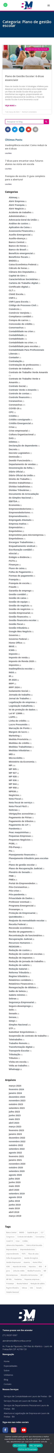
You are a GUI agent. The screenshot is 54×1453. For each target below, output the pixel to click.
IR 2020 (13, 680)
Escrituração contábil (20, 549)
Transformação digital (20, 1047)
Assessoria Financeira (21, 231)
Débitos (13, 442)
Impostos (14, 665)
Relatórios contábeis (20, 980)
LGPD (12, 717)
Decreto (13, 449)
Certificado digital (18, 287)
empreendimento (12, 1254)
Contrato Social (17, 386)
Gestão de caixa (17, 598)
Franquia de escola (19, 583)
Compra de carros (18, 320)
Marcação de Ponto (19, 728)
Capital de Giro (17, 275)
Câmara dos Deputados (21, 272)
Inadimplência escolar (20, 668)
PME (11, 876)
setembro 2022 (17, 1149)
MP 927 (13, 773)
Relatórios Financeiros (21, 984)
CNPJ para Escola (18, 301)
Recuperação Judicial (20, 939)
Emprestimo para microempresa (26, 535)
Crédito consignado (19, 419)
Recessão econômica (20, 928)
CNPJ (12, 298)
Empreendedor (11, 1249)
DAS (11, 438)
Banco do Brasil (17, 249)
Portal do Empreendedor (22, 883)
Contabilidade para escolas (23, 346)
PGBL (12, 843)
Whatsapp (14, 1069)
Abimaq (13, 197)
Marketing (14, 735)
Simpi (12, 1021)
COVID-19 (14, 408)
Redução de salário (19, 965)
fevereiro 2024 (16, 1089)
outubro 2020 (16, 1167)
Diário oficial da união (34, 1245)
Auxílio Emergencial (19, 234)
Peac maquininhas (19, 832)
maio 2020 (14, 1186)
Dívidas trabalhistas (19, 486)
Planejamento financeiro (22, 854)
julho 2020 (14, 1178)
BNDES (13, 261)
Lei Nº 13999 (15, 713)
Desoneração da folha (20, 468)
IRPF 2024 (14, 687)
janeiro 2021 (15, 1160)
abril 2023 (14, 1123)
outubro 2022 (16, 1145)
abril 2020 (14, 1190)
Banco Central (16, 242)
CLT (11, 290)
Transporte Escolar (19, 1050)
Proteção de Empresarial (22, 913)
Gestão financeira (18, 616)
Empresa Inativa (17, 524)
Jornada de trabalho (19, 694)
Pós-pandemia (16, 894)
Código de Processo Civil (22, 305)
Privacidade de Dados (20, 898)
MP (10, 765)
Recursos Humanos (19, 943)
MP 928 (13, 776)
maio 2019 (14, 1208)
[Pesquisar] (46, 121)
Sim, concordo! (20, 1445)
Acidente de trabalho (20, 212)
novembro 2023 (17, 1100)
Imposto (13, 654)
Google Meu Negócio (20, 631)
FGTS (12, 561)
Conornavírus (16, 327)
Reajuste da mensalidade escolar (26, 920)
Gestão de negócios (19, 609)
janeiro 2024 (15, 1093)
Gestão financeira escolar (22, 620)
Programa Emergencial (21, 905)
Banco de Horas (17, 246)
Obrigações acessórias (21, 813)
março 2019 (15, 1216)
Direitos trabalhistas (20, 483)
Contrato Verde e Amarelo (22, 390)
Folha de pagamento (13, 1258)
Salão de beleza (17, 991)
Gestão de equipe (18, 602)
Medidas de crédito (19, 743)
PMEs (12, 879)
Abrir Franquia (16, 205)
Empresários (15, 527)
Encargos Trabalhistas (21, 542)
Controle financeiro (19, 397)
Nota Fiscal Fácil (18, 806)
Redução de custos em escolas (25, 954)
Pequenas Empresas (20, 836)
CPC (11, 412)
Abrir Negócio (16, 208)
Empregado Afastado (20, 520)
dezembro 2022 (17, 1137)
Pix (10, 851)
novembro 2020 (17, 1164)
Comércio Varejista (19, 313)
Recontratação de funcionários (25, 935)
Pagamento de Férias (20, 817)
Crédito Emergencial (20, 423)
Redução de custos (19, 950)
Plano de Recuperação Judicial (25, 868)
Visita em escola (17, 1062)
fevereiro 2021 (16, 1156)
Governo (13, 635)
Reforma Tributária (19, 972)
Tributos (13, 1058)
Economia (14, 505)
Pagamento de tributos (21, 821)
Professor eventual (19, 902)
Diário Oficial (16, 471)
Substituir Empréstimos (21, 1032)
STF (11, 1028)
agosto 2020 (15, 1175)
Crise (11, 427)
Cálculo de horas (18, 268)
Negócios (14, 795)
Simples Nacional (18, 1024)
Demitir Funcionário (19, 460)
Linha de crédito (17, 721)
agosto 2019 (15, 1197)
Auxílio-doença (17, 238)
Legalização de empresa (22, 702)
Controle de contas (19, 393)
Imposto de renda (18, 657)
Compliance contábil (20, 316)
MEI (11, 754)
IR (10, 676)
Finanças (14, 564)
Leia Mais (8, 153)
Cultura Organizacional (21, 434)
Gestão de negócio (19, 605)
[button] (48, 5)
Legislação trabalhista (21, 706)
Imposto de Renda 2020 (21, 661)
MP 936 (13, 780)
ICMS (11, 650)
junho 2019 (15, 1205)
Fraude (12, 587)
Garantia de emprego (20, 590)
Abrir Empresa (16, 201)
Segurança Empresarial (21, 1002)
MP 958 (13, 787)
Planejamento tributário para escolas (28, 858)
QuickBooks (15, 917)
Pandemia (14, 828)
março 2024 (15, 1086)
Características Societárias (23, 279)
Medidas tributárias (19, 750)
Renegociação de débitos (22, 987)
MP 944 (13, 784)
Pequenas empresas (31, 1279)
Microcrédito (15, 758)
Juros (8, 1271)
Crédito (13, 416)
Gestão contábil (17, 594)
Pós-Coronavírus (18, 887)
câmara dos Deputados (14, 1245)
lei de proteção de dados (22, 709)
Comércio (14, 309)
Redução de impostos (20, 958)
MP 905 (13, 769)
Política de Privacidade (28, 1449)
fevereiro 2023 (16, 1130)
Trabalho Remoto (18, 1043)
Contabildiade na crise (21, 331)
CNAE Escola (16, 294)
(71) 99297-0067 (10, 1335)
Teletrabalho (15, 1039)
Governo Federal (18, 639)
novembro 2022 (17, 1141)
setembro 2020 (17, 1171)
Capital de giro (32, 1232)
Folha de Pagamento (20, 572)
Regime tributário (18, 976)
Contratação (15, 361)
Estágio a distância (19, 557)
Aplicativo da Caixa (19, 227)
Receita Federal (17, 924)
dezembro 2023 (17, 1097)
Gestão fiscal (16, 624)
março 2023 (15, 1126)
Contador (14, 357)
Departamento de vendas (22, 464)
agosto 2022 (15, 1152)
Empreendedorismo (19, 512)
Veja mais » (10, 105)
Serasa (12, 1017)
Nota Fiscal (15, 799)
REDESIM (14, 946)
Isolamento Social (18, 691)
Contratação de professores (24, 365)
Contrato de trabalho (20, 368)
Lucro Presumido (18, 724)
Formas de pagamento (21, 576)
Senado (13, 1013)
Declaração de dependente (23, 445)
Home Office (15, 643)
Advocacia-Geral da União (23, 220)
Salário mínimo (17, 995)
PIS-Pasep (14, 847)
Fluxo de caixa (16, 568)
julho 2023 (14, 1111)
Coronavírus (15, 405)
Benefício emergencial (21, 253)
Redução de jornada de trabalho (26, 961)
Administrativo (17, 216)
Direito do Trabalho (19, 479)
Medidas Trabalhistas (20, 747)
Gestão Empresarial (19, 613)
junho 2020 (15, 1182)
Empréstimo (15, 531)
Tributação (14, 1054)
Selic (11, 1009)
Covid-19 (9, 1241)
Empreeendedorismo (20, 509)
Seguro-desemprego (20, 1006)
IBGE (11, 646)
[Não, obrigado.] (51, 1443)
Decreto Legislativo (19, 453)
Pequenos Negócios (19, 840)
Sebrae (12, 998)
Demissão (14, 457)
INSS (11, 672)
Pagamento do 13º (18, 825)
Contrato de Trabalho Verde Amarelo (28, 372)
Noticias (13, 810)
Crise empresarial (18, 430)
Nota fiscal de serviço (20, 802)
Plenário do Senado (19, 872)
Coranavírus (15, 401)
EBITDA (13, 501)
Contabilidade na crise (21, 342)
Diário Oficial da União (21, 475)
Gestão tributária (18, 628)
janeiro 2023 (15, 1134)
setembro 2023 (17, 1108)
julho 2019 (14, 1201)
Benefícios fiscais (18, 257)
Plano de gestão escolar (22, 865)
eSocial (13, 553)
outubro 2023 (16, 1104)
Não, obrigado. (36, 1445)
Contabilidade (16, 335)
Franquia (13, 579)
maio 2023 (14, 1119)
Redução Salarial (18, 969)
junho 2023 (15, 1115)
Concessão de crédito (20, 324)
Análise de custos (18, 223)
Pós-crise (14, 891)
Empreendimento (18, 516)
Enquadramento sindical (22, 546)
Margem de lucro (18, 732)
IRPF (11, 683)
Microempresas (12, 1275)
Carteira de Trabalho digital (23, 283)
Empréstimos (16, 538)
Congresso (10, 1237)
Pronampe (14, 909)
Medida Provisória (18, 739)
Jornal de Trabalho (19, 698)
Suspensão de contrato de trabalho (28, 1036)
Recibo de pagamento (20, 931)
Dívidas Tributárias (19, 490)
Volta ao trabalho (18, 1065)
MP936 (12, 791)
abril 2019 (14, 1212)
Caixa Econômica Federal (22, 264)
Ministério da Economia (21, 762)
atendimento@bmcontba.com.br (17, 1340)
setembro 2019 (17, 1193)
